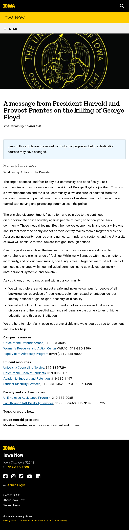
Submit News (12, 505)
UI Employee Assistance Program (27, 398)
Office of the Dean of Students (24, 373)
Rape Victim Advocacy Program (26, 354)
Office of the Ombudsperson (23, 343)
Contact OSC (11, 495)
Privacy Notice (10, 520)
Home (6, 98)
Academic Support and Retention (26, 378)
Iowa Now (14, 17)
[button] (122, 6)
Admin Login (16, 485)
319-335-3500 (18, 467)
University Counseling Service (23, 367)
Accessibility (60, 520)
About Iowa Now (14, 500)
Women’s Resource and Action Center (29, 348)
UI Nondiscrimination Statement (35, 520)
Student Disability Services (21, 384)
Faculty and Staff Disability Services (28, 403)
